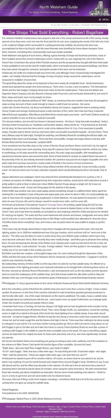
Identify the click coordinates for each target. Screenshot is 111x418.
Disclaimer (42, 407)
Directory (51, 407)
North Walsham (53, 6)
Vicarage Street (55, 205)
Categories (55, 412)
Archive (64, 25)
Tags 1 (58, 407)
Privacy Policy (87, 407)
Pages (46, 412)
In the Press (74, 25)
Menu (105, 19)
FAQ (34, 407)
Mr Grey (73, 128)
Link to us (16, 407)
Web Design (26, 407)
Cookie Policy (75, 407)
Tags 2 (65, 407)
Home (8, 407)
